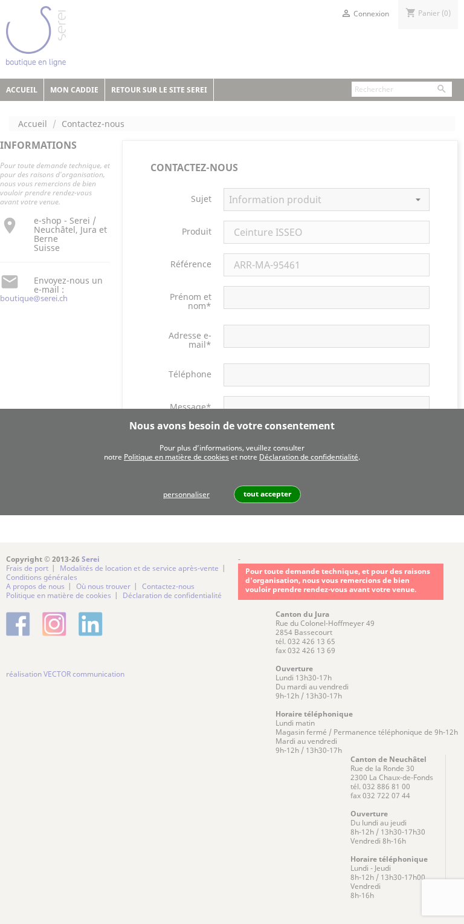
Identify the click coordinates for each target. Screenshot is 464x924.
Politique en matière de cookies (176, 457)
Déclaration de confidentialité (308, 457)
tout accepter (267, 494)
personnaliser (186, 494)
